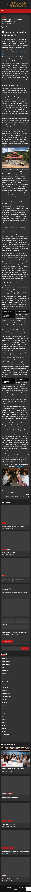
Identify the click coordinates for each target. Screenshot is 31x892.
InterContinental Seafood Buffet (10, 797)
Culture (3, 17)
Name (4, 618)
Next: (17, 495)
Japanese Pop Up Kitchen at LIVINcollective (13, 879)
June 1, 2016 (9, 23)
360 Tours (4, 658)
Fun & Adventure (6, 696)
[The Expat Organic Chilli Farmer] (15, 541)
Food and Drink (6, 693)
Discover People (6, 679)
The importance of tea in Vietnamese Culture (14, 579)
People (4, 716)
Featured (8, 549)
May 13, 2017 (9, 554)
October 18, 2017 (10, 771)
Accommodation (6, 661)
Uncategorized (6, 740)
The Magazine (5, 734)
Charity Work (5, 670)
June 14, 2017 (9, 528)
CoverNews (22, 887)
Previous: (10, 491)
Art (3, 667)
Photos (4, 722)
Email (18, 618)
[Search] (28, 11)
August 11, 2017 (10, 853)
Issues (3, 705)
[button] (2, 11)
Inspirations (5, 702)
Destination (5, 676)
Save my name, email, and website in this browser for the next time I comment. (15, 633)
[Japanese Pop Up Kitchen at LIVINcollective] (15, 867)
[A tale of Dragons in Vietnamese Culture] (15, 515)
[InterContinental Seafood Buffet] (15, 785)
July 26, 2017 (9, 880)
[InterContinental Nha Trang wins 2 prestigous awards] (15, 840)
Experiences (5, 687)
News (3, 711)
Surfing (4, 731)
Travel (3, 737)
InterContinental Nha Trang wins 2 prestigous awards (15, 851)
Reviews (4, 728)
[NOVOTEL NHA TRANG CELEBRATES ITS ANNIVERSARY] (15, 757)
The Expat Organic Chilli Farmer (10, 552)
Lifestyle (4, 708)
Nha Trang (4, 713)
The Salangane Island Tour (8, 824)
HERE (19, 467)
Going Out (4, 699)
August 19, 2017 (10, 826)
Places (3, 725)
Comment (5, 598)
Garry (4, 23)
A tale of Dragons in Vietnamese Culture (13, 526)
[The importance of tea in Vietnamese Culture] (15, 567)
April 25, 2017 (9, 580)
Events (4, 684)
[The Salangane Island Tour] (15, 813)
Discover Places (6, 681)
